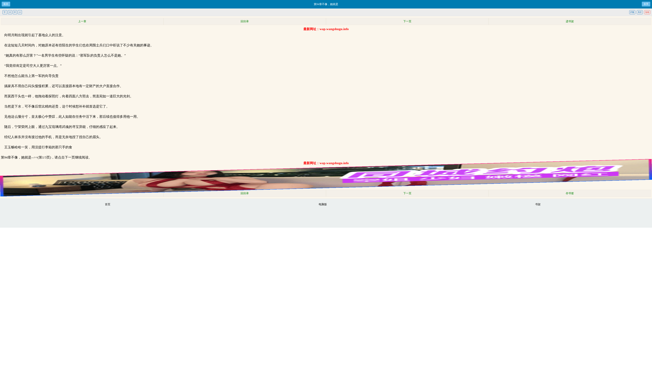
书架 (538, 204)
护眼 (632, 12)
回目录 (245, 21)
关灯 (640, 12)
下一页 (407, 21)
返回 (5, 4)
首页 (646, 4)
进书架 (570, 21)
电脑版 (323, 204)
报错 (647, 12)
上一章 (82, 21)
